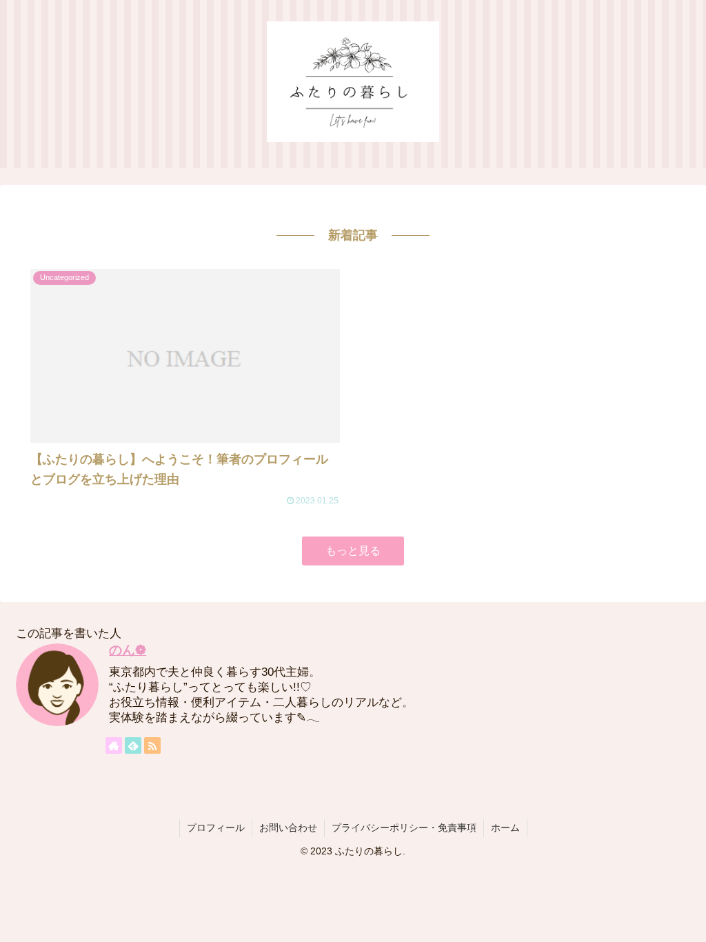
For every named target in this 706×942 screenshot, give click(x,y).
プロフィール (216, 827)
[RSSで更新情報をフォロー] (152, 745)
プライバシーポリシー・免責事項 (404, 827)
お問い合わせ (288, 827)
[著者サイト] (113, 745)
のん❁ (127, 650)
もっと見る (353, 551)
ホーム (505, 827)
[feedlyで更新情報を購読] (133, 745)
